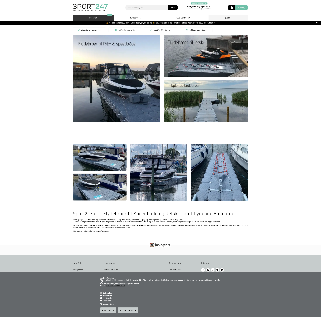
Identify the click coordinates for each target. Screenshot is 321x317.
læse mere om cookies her (115, 286)
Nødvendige (107, 293)
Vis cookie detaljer (107, 304)
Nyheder (100, 17)
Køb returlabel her (175, 269)
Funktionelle (107, 298)
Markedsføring (108, 296)
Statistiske (107, 301)
